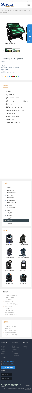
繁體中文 (22, 1)
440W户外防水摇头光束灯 (23, 257)
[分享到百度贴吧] (9, 76)
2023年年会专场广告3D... (11, 326)
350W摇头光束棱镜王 (23, 244)
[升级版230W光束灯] (9, 278)
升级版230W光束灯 (9, 283)
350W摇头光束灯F (9, 244)
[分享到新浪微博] (14, 76)
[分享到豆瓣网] (11, 76)
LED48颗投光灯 (9, 306)
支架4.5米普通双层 (9, 312)
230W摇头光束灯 (23, 283)
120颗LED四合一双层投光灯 (12, 304)
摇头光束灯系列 (10, 190)
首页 (11, 10)
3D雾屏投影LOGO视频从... (11, 330)
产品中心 (16, 10)
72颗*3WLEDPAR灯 (10, 310)
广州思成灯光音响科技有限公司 (14, 388)
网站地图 (25, 346)
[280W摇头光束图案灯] (9, 265)
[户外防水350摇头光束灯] (23, 265)
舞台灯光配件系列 (11, 208)
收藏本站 (16, 1)
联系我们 (3, 353)
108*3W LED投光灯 (10, 297)
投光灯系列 (23, 10)
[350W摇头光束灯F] (9, 239)
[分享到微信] (16, 76)
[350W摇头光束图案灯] (9, 252)
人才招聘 (3, 351)
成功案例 (3, 348)
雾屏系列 (9, 187)
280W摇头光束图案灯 (9, 270)
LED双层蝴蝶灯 (9, 308)
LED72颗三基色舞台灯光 (11, 295)
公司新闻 (3, 349)
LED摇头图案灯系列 (11, 200)
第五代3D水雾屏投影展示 (11, 332)
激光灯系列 (9, 218)
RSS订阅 (25, 348)
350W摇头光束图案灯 (9, 257)
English (27, 1)
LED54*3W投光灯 (9, 299)
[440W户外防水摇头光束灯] (23, 252)
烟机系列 (9, 210)
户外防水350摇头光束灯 (23, 270)
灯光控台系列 (10, 223)
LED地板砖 (9, 205)
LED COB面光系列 (11, 202)
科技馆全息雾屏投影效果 (11, 335)
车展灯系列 (9, 213)
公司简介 (3, 346)
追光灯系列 (9, 215)
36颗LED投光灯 (9, 301)
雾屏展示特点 (8, 328)
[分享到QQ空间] (6, 76)
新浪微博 (7, 378)
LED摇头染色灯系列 (11, 192)
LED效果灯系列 (10, 197)
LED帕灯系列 (10, 195)
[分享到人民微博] (13, 76)
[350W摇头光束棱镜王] (23, 239)
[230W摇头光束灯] (23, 278)
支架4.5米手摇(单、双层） (11, 314)
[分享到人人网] (7, 76)
